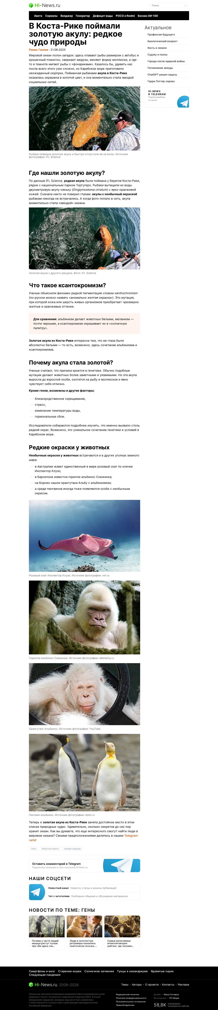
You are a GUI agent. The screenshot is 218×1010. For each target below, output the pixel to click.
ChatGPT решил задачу (162, 74)
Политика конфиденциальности (131, 998)
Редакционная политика (127, 994)
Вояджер (67, 15)
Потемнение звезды (160, 67)
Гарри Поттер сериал (161, 81)
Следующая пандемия (44, 974)
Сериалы (51, 15)
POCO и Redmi (125, 15)
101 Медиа (174, 998)
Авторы (137, 984)
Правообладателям (125, 1005)
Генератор (83, 15)
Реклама (183, 984)
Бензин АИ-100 (148, 15)
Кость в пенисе (157, 47)
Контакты (168, 984)
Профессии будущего (161, 34)
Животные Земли (50, 848)
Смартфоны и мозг (42, 971)
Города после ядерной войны (166, 61)
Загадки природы (72, 848)
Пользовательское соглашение (131, 1001)
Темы (124, 984)
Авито (38, 15)
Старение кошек (69, 971)
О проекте (152, 984)
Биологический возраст (163, 41)
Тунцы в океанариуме (132, 971)
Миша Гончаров (171, 994)
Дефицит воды (103, 15)
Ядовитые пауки (162, 971)
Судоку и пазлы (157, 54)
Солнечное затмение (99, 971)
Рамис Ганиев (38, 49)
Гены (33, 848)
